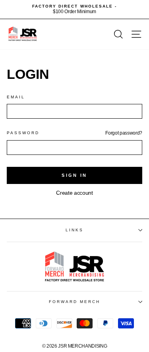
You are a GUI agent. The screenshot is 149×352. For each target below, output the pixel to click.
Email (16, 97)
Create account (74, 193)
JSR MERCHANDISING (82, 346)
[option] (74, 9)
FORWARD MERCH (75, 301)
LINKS (74, 230)
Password (23, 133)
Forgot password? (123, 133)
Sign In (74, 175)
